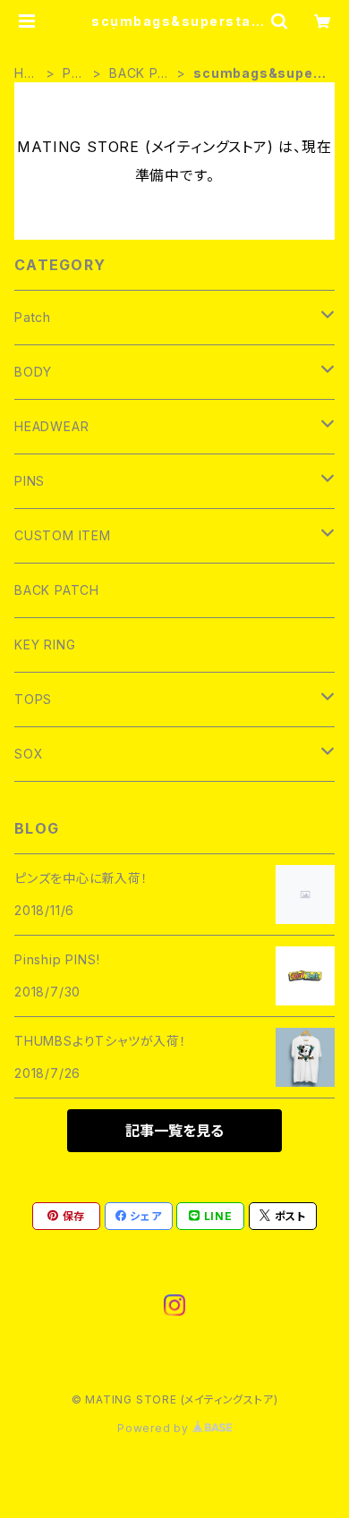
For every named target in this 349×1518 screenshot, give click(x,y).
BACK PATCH (137, 73)
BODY (33, 371)
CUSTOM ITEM (62, 535)
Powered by (154, 1428)
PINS (29, 480)
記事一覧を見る (174, 1131)
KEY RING (44, 644)
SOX (28, 753)
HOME (24, 73)
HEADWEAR (51, 426)
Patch (73, 73)
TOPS (33, 699)
